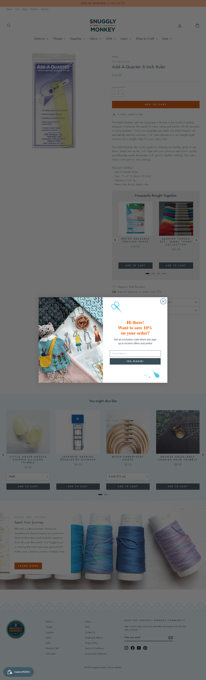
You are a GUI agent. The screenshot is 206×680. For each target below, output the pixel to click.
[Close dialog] (163, 301)
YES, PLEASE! (135, 361)
